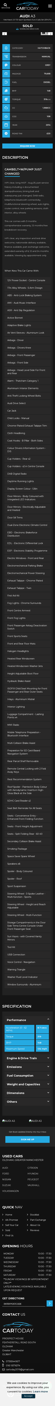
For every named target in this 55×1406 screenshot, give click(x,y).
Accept (28, 1396)
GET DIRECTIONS (13, 1298)
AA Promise (11, 1220)
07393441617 (12, 1361)
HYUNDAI (33, 1173)
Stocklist (34, 1214)
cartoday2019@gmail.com (19, 1369)
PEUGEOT (33, 1179)
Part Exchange (38, 1220)
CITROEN (33, 1168)
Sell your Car (11, 1225)
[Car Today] (27, 6)
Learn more (40, 1391)
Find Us (9, 1235)
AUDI (5, 1168)
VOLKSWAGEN (10, 1191)
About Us (35, 1225)
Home (8, 1214)
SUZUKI (6, 1185)
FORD (5, 1173)
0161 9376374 (12, 1365)
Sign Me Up (27, 1139)
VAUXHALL (34, 1185)
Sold (7, 1230)
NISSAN (6, 1179)
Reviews (34, 1230)
